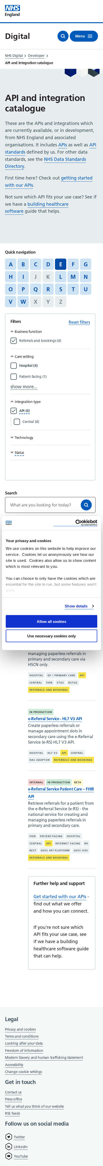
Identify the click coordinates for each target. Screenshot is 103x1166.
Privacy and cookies (20, 1029)
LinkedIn (21, 1147)
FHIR (49, 682)
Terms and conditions (21, 1036)
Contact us (13, 1092)
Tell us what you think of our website (34, 1106)
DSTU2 (73, 682)
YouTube (21, 1156)
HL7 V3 (53, 753)
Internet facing (67, 843)
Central (36, 682)
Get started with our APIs (60, 896)
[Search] (86, 504)
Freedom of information (24, 1050)
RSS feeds (12, 1113)
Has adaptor (40, 760)
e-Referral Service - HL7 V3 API (55, 718)
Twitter (19, 1137)
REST (33, 850)
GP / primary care (62, 675)
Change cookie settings (23, 1072)
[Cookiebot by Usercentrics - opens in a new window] (75, 523)
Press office (13, 1099)
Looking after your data (24, 1043)
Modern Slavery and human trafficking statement (44, 1058)
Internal (36, 782)
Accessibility (14, 1065)
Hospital (36, 675)
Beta (77, 782)
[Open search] (63, 36)
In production (41, 712)
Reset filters (79, 322)
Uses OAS (81, 850)
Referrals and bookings (49, 689)
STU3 (60, 682)
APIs (62, 145)
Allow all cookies (51, 621)
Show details (76, 606)
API (82, 675)
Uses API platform (55, 850)
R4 (86, 843)
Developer (36, 55)
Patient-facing (51, 836)
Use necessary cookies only (51, 636)
